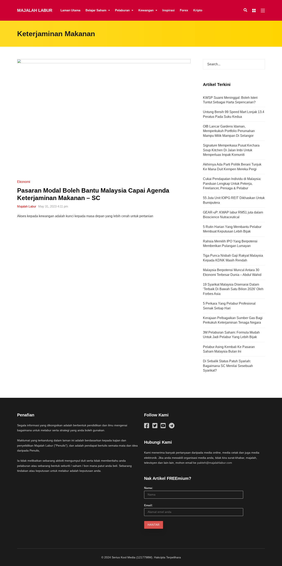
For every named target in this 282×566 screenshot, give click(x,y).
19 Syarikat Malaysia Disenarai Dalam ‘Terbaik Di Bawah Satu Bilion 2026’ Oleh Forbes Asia (233, 289)
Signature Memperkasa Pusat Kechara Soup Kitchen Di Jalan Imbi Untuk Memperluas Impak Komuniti (231, 150)
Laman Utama (70, 10)
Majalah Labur (34, 10)
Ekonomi (23, 182)
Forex (184, 10)
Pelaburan (122, 10)
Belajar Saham (95, 10)
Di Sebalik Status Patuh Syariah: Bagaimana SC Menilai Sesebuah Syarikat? (228, 365)
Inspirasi (168, 10)
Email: (148, 505)
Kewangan (146, 10)
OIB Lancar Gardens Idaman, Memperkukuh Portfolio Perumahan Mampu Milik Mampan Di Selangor (229, 131)
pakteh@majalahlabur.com (214, 462)
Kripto (197, 10)
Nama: (148, 488)
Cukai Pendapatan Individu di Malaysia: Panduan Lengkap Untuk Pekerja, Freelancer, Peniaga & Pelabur (232, 183)
